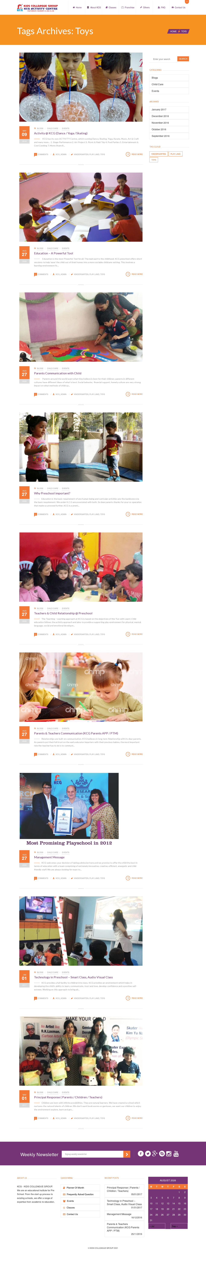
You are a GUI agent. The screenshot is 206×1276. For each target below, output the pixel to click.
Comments (43, 154)
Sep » (175, 1226)
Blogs (40, 128)
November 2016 (160, 122)
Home (79, 7)
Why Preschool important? (52, 493)
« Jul (151, 1226)
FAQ (163, 7)
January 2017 (159, 109)
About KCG (95, 7)
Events (65, 128)
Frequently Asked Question (80, 1194)
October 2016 (159, 129)
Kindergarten (81, 154)
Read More (137, 154)
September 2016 (161, 136)
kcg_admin (61, 154)
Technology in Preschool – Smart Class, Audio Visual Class (73, 977)
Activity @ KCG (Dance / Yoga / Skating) (60, 133)
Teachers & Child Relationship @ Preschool (63, 613)
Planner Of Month (75, 1187)
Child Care (52, 128)
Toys (102, 154)
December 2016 (160, 116)
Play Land (94, 154)
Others (146, 7)
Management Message (49, 857)
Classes (112, 7)
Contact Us (180, 7)
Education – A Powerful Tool (53, 253)
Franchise (129, 7)
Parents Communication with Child (57, 373)
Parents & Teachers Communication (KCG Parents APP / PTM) (76, 733)
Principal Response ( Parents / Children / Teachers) (68, 1097)
